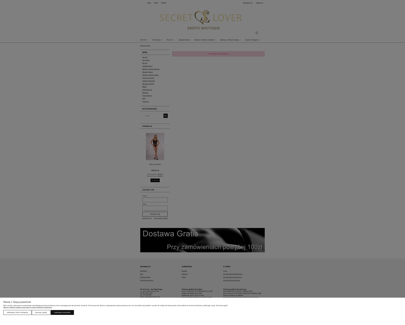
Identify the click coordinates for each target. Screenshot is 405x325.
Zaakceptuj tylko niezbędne (17, 312)
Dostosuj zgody (41, 312)
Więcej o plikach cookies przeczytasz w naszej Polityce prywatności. (27, 307)
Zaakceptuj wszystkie (62, 312)
